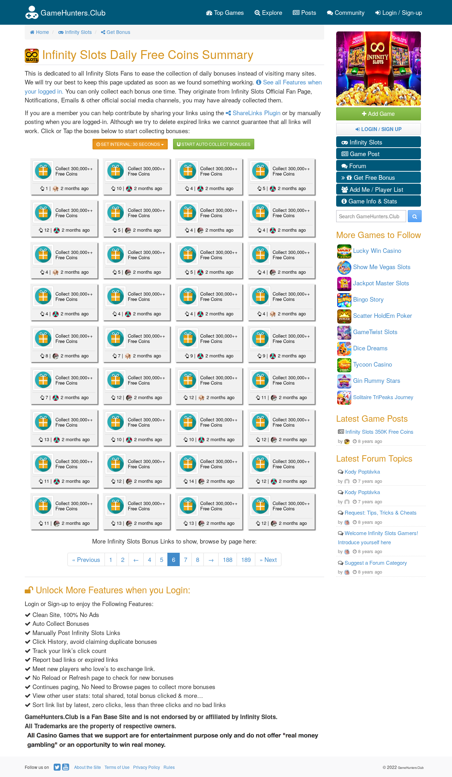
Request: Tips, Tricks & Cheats (381, 512)
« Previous (86, 559)
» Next (268, 559)
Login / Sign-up (401, 12)
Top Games (228, 12)
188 (227, 559)
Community (349, 12)
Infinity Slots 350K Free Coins (379, 431)
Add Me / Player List (375, 189)
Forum (356, 165)
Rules (169, 767)
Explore (271, 12)
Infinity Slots (365, 141)
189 (246, 559)
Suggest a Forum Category (376, 562)
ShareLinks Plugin (255, 112)
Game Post (364, 153)
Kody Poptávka (362, 471)
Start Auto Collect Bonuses (215, 144)
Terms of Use (117, 767)
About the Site (87, 767)
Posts (307, 12)
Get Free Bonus (373, 177)
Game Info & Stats (372, 200)
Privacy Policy (146, 767)
